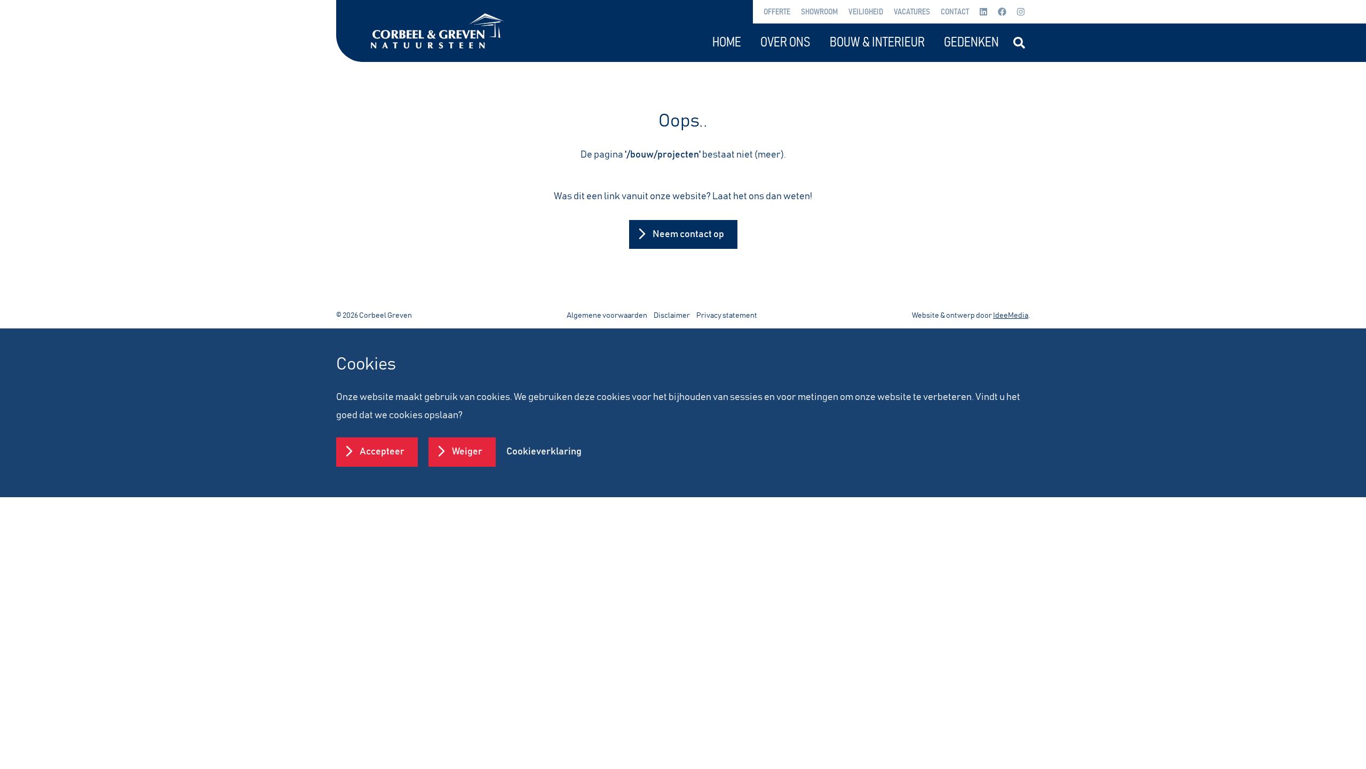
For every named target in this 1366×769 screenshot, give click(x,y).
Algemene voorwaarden (607, 315)
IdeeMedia (1010, 315)
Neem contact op (688, 234)
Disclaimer (672, 315)
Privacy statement (726, 315)
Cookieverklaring (544, 452)
